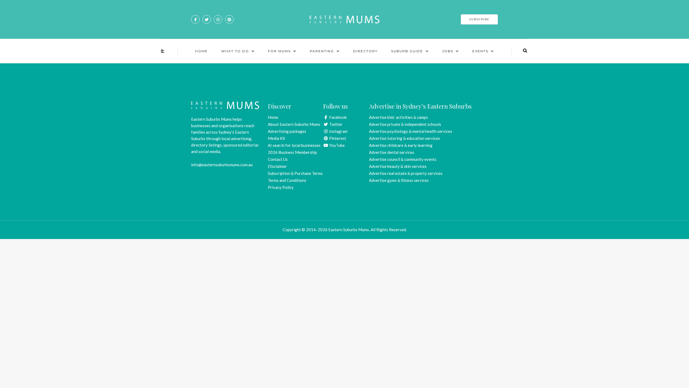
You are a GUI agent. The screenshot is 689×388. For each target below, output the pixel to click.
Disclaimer (277, 166)
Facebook (337, 117)
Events (480, 51)
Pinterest (337, 138)
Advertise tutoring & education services (404, 138)
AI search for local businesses (294, 145)
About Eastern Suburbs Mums (294, 124)
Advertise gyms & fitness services (399, 180)
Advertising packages (287, 131)
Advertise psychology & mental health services (410, 131)
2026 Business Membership (292, 152)
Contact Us (278, 159)
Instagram (337, 131)
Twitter (335, 124)
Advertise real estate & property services (405, 173)
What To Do (235, 51)
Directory (365, 51)
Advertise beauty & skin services (398, 166)
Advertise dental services (391, 152)
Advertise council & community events (403, 159)
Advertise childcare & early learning (401, 145)
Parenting (322, 51)
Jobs (447, 51)
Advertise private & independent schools (405, 124)
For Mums (279, 51)
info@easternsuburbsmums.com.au (222, 164)
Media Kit (276, 138)
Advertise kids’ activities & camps (398, 117)
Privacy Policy (281, 187)
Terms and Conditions (287, 180)
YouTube (336, 145)
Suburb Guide (407, 51)
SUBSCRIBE (479, 19)
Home (201, 51)
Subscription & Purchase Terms (295, 173)
